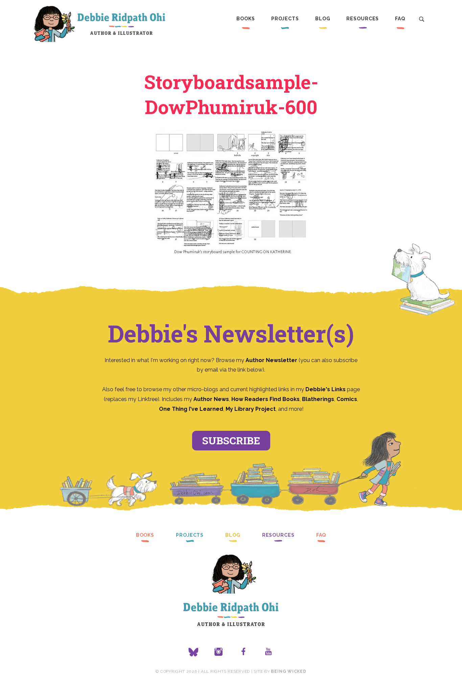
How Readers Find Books (265, 399)
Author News (211, 399)
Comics (347, 399)
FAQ (400, 18)
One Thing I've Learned (191, 409)
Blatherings (318, 399)
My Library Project (251, 409)
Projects (285, 18)
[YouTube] (268, 652)
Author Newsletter (272, 360)
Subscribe (231, 440)
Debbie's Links (325, 389)
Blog (322, 18)
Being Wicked (288, 671)
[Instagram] (218, 652)
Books (245, 18)
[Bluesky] (193, 652)
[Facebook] (243, 652)
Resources (362, 18)
